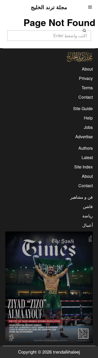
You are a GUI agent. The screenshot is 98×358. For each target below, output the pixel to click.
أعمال (87, 225)
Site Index (83, 167)
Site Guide (83, 108)
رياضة (87, 216)
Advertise (84, 137)
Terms (87, 88)
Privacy (86, 78)
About (87, 69)
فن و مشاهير (81, 197)
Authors (85, 148)
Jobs (88, 127)
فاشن (88, 206)
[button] (84, 30)
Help (88, 118)
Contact (85, 97)
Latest (87, 157)
